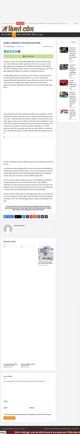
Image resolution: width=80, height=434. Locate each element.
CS (26, 428)
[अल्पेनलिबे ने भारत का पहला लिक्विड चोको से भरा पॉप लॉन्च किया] (64, 111)
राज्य (13, 34)
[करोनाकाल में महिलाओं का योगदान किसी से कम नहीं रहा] (28, 304)
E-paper (40, 34)
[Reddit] (35, 216)
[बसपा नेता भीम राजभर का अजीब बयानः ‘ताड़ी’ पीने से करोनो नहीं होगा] (45, 253)
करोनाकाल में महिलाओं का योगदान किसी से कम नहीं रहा (28, 365)
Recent (62, 42)
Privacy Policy (54, 429)
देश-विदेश (8, 34)
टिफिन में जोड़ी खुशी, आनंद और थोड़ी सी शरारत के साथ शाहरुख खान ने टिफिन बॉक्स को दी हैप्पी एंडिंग (72, 53)
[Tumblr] (27, 216)
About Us (46, 429)
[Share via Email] (42, 216)
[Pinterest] (31, 216)
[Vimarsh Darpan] (17, 28)
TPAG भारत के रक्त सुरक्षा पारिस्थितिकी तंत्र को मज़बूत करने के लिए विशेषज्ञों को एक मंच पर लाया (47, 23)
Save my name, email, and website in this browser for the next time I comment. (28, 414)
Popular (73, 42)
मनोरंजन (19, 34)
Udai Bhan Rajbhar (10, 46)
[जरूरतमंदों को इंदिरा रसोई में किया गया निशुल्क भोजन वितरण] (11, 304)
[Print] (46, 216)
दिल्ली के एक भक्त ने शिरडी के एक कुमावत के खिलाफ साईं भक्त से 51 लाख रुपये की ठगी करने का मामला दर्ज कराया (72, 99)
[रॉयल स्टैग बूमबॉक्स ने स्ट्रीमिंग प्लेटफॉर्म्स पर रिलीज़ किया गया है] (64, 83)
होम (3, 34)
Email (6, 408)
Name (6, 401)
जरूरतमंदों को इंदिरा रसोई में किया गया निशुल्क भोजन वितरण (10, 365)
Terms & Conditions (65, 429)
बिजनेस (34, 34)
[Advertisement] (40, 11)
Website (31, 408)
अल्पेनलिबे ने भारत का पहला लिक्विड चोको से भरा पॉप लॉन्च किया (72, 114)
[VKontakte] (38, 216)
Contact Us (75, 429)
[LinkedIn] (23, 216)
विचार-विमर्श (27, 34)
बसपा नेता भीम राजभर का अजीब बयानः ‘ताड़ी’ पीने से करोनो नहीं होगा (45, 262)
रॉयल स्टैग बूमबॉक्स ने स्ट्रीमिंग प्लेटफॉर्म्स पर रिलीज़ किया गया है (72, 84)
